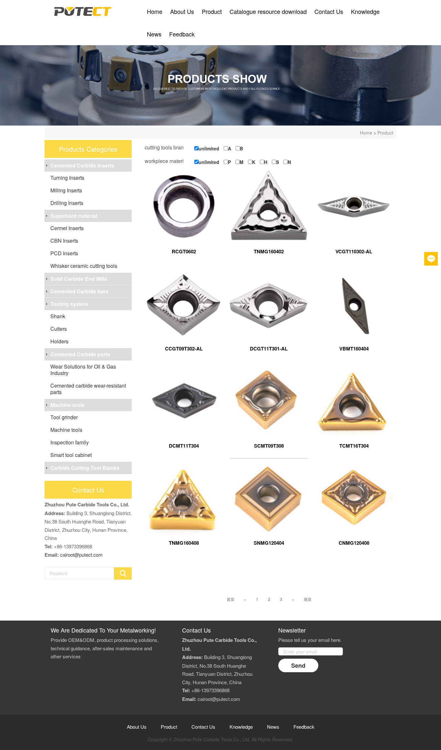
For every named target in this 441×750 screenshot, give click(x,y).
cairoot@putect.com (81, 554)
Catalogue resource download (268, 11)
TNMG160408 (184, 542)
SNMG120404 (269, 542)
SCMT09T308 (269, 445)
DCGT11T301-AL (269, 348)
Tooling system (69, 304)
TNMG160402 (269, 251)
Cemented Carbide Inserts (82, 165)
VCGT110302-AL (353, 251)
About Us (182, 11)
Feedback (182, 34)
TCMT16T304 (354, 445)
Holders (59, 341)
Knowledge (365, 11)
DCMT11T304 (184, 445)
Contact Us (328, 11)
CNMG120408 (354, 542)
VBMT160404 (354, 348)
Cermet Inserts (67, 228)
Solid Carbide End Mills (78, 278)
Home (154, 11)
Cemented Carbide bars (79, 291)
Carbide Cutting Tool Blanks (84, 467)
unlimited (209, 148)
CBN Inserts (64, 240)
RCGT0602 (184, 251)
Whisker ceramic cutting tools (83, 265)
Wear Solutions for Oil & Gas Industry (83, 370)
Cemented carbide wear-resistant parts (88, 389)
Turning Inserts (67, 177)
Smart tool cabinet (71, 455)
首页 (230, 599)
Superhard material (73, 215)
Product (212, 11)
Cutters (58, 328)
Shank (57, 316)
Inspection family (69, 442)
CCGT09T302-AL (184, 348)
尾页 (308, 599)
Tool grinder (64, 417)
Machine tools (67, 405)
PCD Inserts (64, 253)
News (154, 34)
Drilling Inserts (66, 203)
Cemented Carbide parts (80, 354)
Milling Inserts (66, 190)
